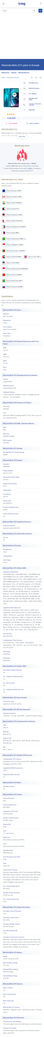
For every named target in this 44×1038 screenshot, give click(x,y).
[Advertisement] (22, 36)
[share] (3, 4)
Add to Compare (34, 123)
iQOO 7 (30, 168)
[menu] (40, 4)
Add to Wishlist (12, 123)
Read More (22, 136)
